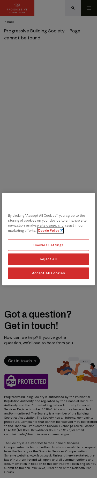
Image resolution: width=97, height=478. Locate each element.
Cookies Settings (48, 245)
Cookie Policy (48, 230)
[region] (48, 239)
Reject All (48, 259)
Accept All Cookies (48, 273)
